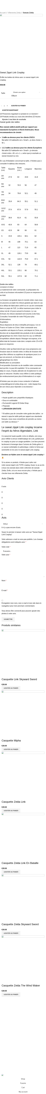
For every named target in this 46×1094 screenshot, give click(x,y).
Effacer (14, 96)
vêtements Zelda (21, 473)
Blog (3, 1036)
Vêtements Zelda (14, 13)
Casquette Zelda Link (14, 801)
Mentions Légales (8, 1023)
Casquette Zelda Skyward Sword (20, 924)
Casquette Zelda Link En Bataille (20, 863)
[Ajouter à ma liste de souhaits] (4, 674)
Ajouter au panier (18, 106)
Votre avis (6, 555)
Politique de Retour (8, 1016)
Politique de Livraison (9, 1012)
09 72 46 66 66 (7, 1064)
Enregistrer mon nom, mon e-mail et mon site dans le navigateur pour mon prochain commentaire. (21, 604)
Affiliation (5, 1047)
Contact (4, 1043)
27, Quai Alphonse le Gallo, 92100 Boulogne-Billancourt (20, 1060)
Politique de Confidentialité (11, 1019)
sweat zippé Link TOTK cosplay (18, 465)
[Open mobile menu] (2, 2)
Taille (3, 93)
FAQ (3, 1039)
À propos (5, 1032)
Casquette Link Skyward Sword (19, 679)
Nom (4, 580)
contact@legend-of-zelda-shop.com (14, 1056)
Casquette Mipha (11, 740)
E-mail (5, 590)
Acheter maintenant (10, 110)
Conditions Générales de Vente (12, 1008)
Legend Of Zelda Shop (9, 1052)
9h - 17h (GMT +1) (8, 1067)
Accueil (3, 13)
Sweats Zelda (28, 13)
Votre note (6, 547)
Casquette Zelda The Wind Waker (21, 985)
